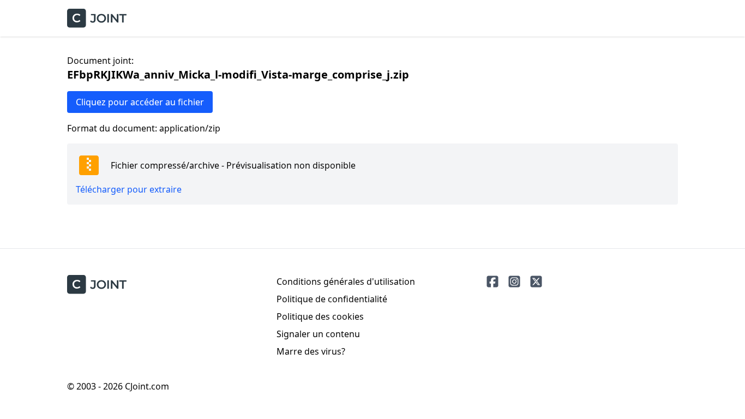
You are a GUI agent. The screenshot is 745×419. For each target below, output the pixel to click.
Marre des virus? (311, 351)
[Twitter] (536, 281)
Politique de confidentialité (332, 299)
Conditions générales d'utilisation (346, 282)
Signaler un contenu (318, 334)
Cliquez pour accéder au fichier (140, 102)
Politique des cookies (320, 316)
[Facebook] (492, 281)
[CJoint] (97, 284)
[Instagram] (514, 281)
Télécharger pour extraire (129, 189)
